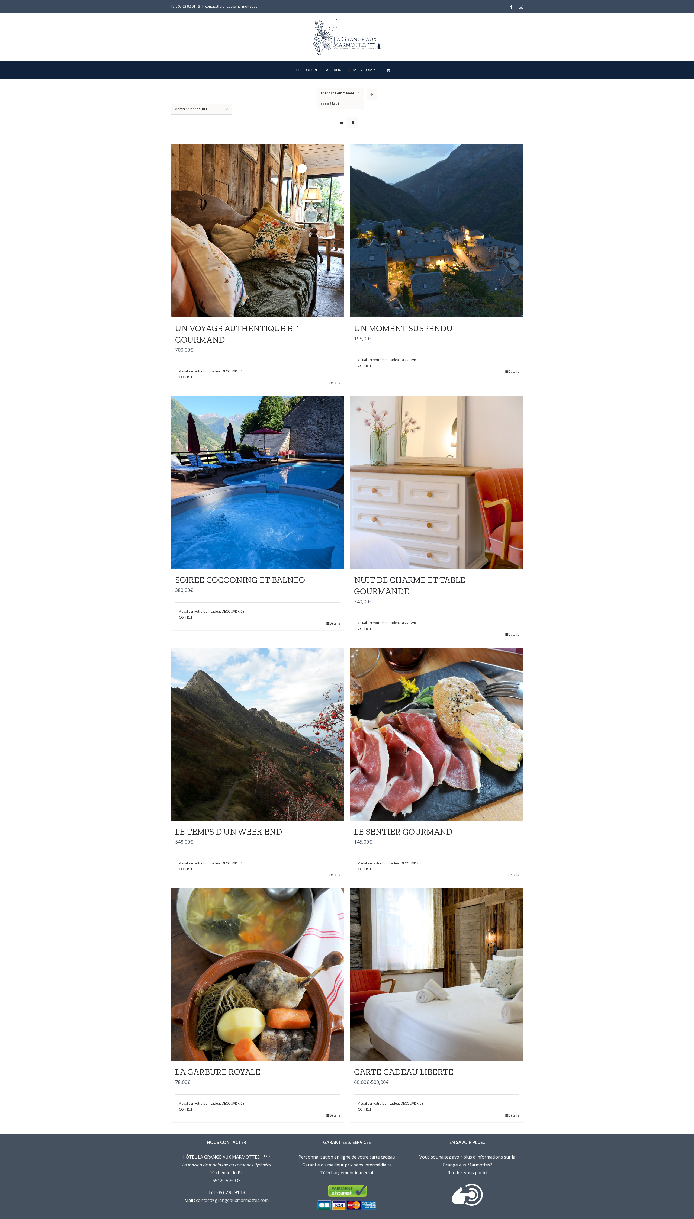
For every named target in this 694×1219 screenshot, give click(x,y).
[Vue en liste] (352, 122)
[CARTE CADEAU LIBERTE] (436, 974)
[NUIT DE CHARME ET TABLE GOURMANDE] (436, 482)
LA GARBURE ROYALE (218, 1072)
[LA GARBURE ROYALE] (257, 974)
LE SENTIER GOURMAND (403, 831)
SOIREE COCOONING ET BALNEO (240, 580)
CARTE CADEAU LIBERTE (404, 1072)
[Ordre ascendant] (372, 94)
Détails (334, 383)
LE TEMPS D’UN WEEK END (228, 831)
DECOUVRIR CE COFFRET (211, 374)
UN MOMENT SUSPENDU (403, 328)
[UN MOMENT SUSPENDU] (436, 230)
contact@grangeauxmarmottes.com (233, 6)
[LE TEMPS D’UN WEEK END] (257, 734)
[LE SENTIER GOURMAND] (436, 734)
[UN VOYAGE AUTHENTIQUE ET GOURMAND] (257, 230)
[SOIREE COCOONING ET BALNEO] (257, 482)
